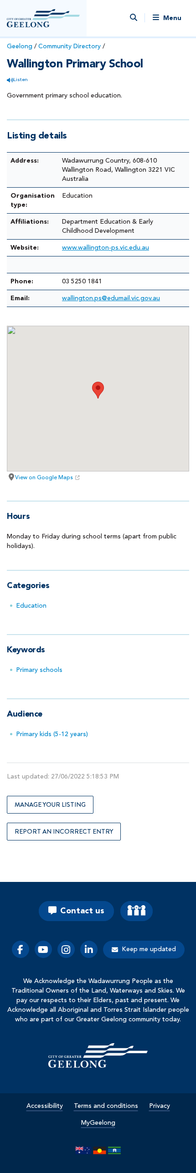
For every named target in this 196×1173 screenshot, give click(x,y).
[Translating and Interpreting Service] (136, 911)
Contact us (82, 911)
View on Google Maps (44, 478)
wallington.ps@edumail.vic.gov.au (111, 298)
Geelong (19, 46)
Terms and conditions (106, 1106)
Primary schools (39, 670)
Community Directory (69, 46)
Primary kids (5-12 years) (52, 734)
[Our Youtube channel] (43, 949)
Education (31, 606)
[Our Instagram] (66, 949)
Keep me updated (149, 949)
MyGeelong (98, 1123)
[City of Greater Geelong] (43, 18)
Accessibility (44, 1106)
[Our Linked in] (89, 949)
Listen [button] (20, 79)
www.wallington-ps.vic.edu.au (105, 248)
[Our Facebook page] (20, 949)
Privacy (159, 1106)
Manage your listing (50, 804)
